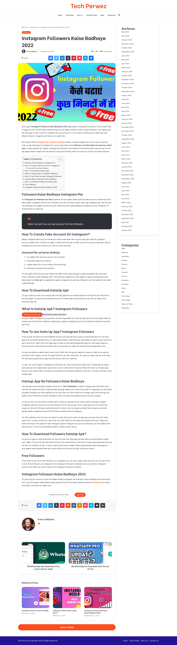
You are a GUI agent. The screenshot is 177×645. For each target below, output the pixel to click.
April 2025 (125, 64)
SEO (123, 292)
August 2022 (126, 183)
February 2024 (126, 119)
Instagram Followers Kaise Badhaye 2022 (41, 187)
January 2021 (126, 230)
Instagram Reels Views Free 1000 (35, 610)
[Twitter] (56, 58)
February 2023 (126, 163)
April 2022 (125, 198)
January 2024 (126, 123)
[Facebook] (50, 58)
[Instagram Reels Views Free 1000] (35, 597)
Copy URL (80, 495)
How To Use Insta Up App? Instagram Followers (43, 176)
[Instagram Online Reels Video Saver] (67, 597)
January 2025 (126, 75)
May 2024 (125, 107)
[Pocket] (79, 58)
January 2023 (126, 167)
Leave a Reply (67, 627)
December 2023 (127, 127)
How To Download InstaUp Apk (37, 171)
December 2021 (127, 214)
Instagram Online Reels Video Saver (65, 611)
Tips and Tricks (91, 15)
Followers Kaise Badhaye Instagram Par (40, 163)
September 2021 (127, 218)
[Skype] (85, 58)
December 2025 (127, 44)
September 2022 (127, 179)
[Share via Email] (97, 505)
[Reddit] (68, 505)
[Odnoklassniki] (79, 505)
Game (123, 268)
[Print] (102, 505)
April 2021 (125, 222)
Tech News (70, 15)
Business (124, 252)
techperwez (97, 482)
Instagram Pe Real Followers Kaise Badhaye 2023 (95, 611)
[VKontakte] (73, 505)
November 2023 (127, 131)
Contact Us (112, 15)
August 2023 (126, 143)
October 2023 (126, 135)
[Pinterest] (73, 58)
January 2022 (126, 210)
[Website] (39, 523)
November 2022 (127, 175)
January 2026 (126, 40)
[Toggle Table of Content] (59, 159)
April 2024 (125, 111)
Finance (124, 264)
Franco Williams (31, 51)
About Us (144, 641)
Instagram (33, 27)
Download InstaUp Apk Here (54, 314)
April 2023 (125, 155)
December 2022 (127, 171)
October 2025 (126, 48)
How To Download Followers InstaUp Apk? (41, 182)
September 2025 (127, 52)
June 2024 (125, 103)
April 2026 (125, 36)
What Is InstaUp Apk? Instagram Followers (41, 173)
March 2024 (126, 115)
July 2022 (125, 187)
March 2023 (126, 159)
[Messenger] (91, 58)
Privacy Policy (134, 641)
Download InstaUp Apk (32, 315)
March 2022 (126, 202)
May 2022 (125, 195)
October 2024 (126, 87)
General (124, 272)
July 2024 (125, 99)
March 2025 (126, 68)
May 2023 (125, 151)
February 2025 (126, 72)
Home (60, 15)
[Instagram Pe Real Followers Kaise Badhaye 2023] (98, 597)
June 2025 (125, 56)
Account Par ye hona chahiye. (38, 168)
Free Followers (30, 184)
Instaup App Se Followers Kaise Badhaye (41, 179)
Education (125, 256)
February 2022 (126, 206)
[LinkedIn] (62, 58)
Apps (102, 15)
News (123, 288)
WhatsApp (125, 308)
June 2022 (125, 191)
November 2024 (127, 83)
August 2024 (126, 95)
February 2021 (126, 226)
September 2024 (127, 91)
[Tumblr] (68, 58)
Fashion (124, 260)
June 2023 (125, 147)
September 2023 (127, 139)
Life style (124, 284)
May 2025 (125, 60)
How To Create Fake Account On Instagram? (42, 166)
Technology (125, 300)
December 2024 (127, 79)
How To (80, 15)
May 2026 (125, 32)
